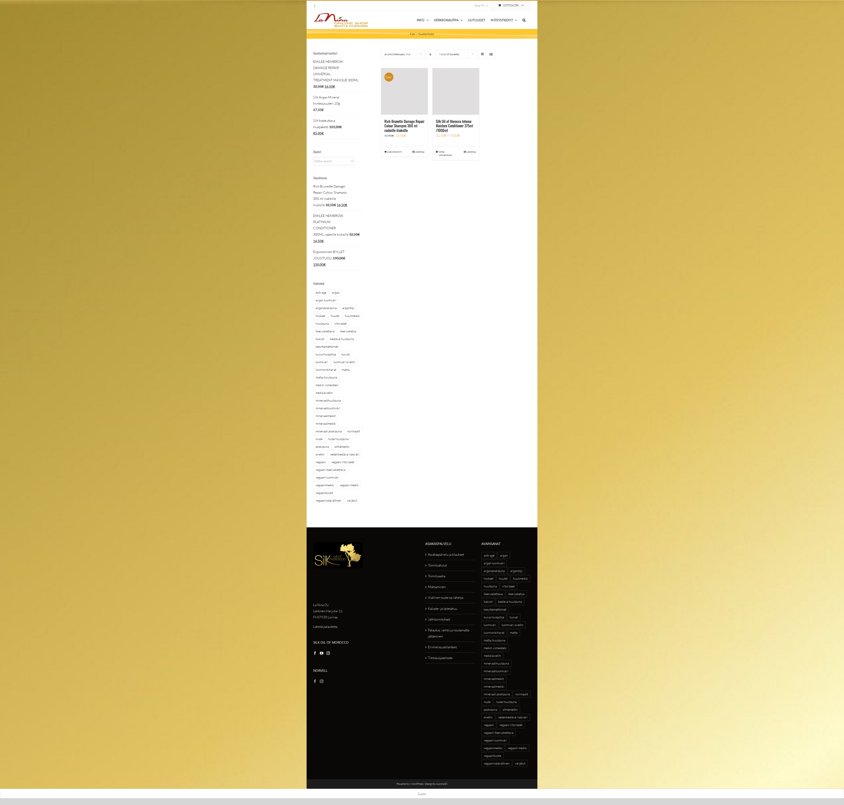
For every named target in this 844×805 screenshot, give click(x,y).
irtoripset (340, 323)
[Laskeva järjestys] (430, 54)
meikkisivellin (324, 393)
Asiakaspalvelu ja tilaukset (446, 554)
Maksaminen (437, 587)
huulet (335, 316)
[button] (524, 20)
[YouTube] (321, 653)
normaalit (353, 431)
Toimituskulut (437, 565)
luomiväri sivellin (344, 362)
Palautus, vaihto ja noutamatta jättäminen (448, 633)
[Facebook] (315, 653)
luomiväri (322, 362)
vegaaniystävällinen (328, 500)
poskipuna (322, 446)
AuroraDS (441, 783)
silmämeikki (342, 446)
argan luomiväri (326, 300)
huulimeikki (352, 316)
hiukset (320, 316)
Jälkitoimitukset (439, 619)
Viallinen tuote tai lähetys (445, 598)
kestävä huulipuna (342, 339)
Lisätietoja (419, 151)
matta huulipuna (326, 377)
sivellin (320, 454)
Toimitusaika (436, 576)
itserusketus (348, 331)
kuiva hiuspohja (326, 354)
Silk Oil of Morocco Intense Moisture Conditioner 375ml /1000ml (454, 125)
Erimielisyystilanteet (442, 647)
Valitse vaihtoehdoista (445, 153)
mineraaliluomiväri (328, 408)
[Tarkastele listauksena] (491, 54)
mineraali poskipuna (329, 431)
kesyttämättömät (327, 346)
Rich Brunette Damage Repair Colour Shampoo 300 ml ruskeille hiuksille (404, 125)
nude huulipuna (338, 439)
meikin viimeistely (327, 385)
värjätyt (352, 500)
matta (345, 370)
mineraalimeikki (326, 423)
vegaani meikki (349, 485)
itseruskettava (325, 331)
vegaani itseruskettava (330, 470)
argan (336, 292)
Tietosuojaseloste (440, 658)
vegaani (321, 462)
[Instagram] (328, 653)
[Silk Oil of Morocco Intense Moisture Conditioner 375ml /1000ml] (456, 91)
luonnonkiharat (326, 370)
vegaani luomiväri (327, 477)
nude (319, 439)
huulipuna (322, 323)
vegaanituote (324, 493)
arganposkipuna (326, 308)
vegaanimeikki (325, 485)
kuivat (346, 354)
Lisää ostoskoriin (394, 151)
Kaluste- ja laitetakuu (442, 608)
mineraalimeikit (326, 416)
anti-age (321, 292)
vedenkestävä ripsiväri (344, 454)
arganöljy (348, 308)
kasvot (320, 339)
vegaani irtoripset (342, 462)
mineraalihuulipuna (328, 400)
